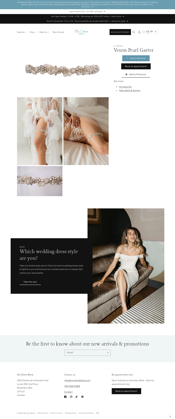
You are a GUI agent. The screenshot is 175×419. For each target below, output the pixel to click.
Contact (68, 392)
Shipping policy (71, 413)
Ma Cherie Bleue (29, 413)
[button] (22, 32)
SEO (97, 413)
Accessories (125, 86)
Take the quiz (30, 282)
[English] (169, 416)
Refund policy (43, 413)
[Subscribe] (107, 353)
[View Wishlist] (143, 32)
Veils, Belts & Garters (129, 90)
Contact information (86, 413)
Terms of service (56, 413)
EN (151, 31)
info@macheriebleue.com (77, 380)
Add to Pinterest (137, 74)
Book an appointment (120, 32)
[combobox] (153, 31)
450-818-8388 (72, 386)
